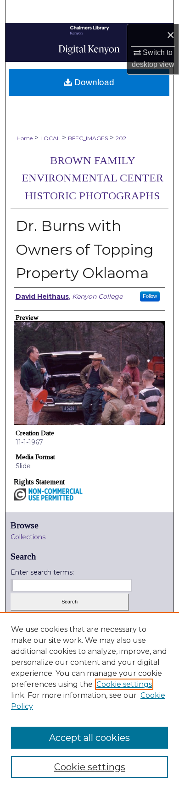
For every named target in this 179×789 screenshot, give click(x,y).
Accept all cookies (89, 737)
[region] (89, 700)
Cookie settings (124, 684)
